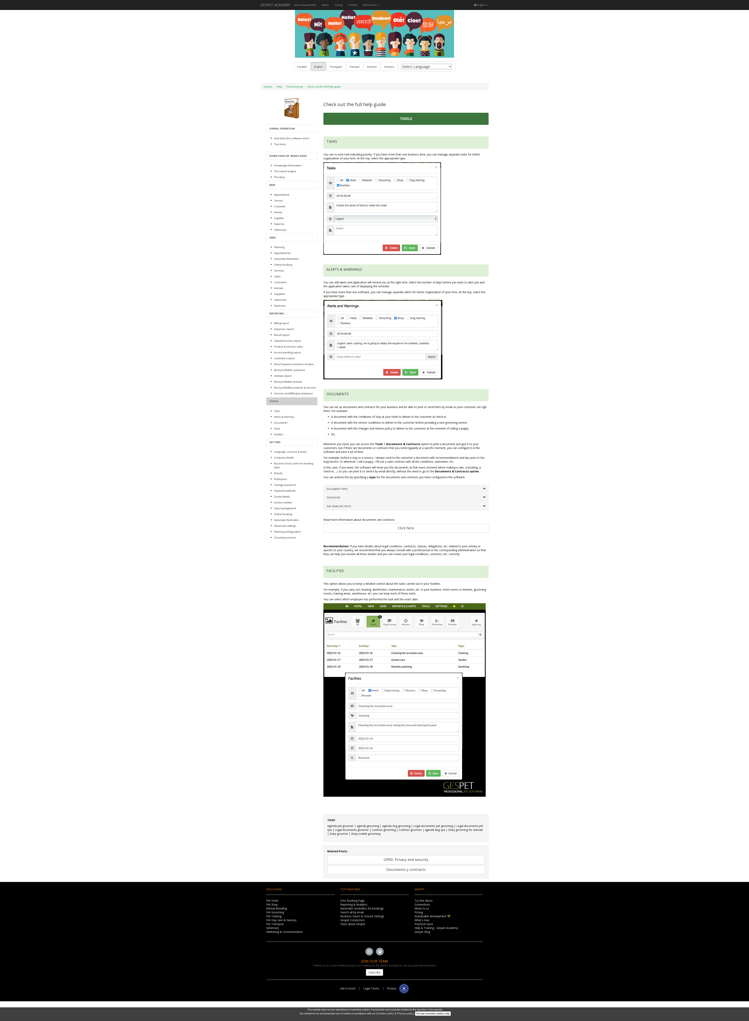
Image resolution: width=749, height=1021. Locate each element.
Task (277, 411)
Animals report (282, 376)
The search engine (285, 171)
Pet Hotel (272, 900)
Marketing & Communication (284, 932)
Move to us (421, 908)
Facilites (278, 434)
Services (279, 270)
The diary (279, 177)
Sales (277, 276)
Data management (285, 508)
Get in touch (348, 988)
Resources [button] (369, 5)
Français (355, 66)
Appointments (282, 253)
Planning (279, 247)
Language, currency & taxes (290, 451)
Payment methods (285, 490)
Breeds (278, 473)
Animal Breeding (276, 908)
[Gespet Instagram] (369, 952)
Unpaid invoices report (287, 340)
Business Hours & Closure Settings (362, 916)
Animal (278, 212)
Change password (285, 485)
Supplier (279, 218)
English (318, 66)
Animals (278, 288)
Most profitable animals (288, 381)
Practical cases (423, 924)
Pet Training (273, 916)
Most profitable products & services (295, 387)
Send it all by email (352, 912)
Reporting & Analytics (353, 904)
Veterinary (280, 230)
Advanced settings (285, 526)
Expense (279, 224)
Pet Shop (272, 904)
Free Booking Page (352, 900)
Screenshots (422, 904)
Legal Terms (371, 988)
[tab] (406, 489)
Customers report (284, 358)
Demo (325, 5)
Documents (281, 422)
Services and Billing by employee (293, 393)
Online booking (283, 264)
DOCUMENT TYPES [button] (337, 489)
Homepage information (288, 165)
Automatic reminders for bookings (362, 908)
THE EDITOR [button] (333, 497)
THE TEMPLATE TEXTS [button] (339, 506)
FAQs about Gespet (352, 924)
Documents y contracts (406, 869)
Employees (280, 479)
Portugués (336, 66)
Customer (280, 206)
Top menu (280, 144)
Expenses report (284, 329)
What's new (421, 920)
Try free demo (423, 900)
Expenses (280, 305)
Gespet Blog (422, 932)
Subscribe (374, 972)
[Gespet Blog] (380, 952)
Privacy (393, 988)
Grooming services (285, 537)
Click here (406, 528)
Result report (281, 335)
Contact (352, 5)
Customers (280, 282)
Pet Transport (275, 924)
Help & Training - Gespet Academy (436, 928)
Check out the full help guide (324, 86)
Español (302, 66)
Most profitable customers (289, 370)
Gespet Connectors (352, 920)
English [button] (481, 5)
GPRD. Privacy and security (406, 859)
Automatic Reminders (286, 259)
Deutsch (372, 66)
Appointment (281, 194)
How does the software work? (291, 138)
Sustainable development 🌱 (432, 916)
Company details (284, 457)
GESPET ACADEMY (275, 5)
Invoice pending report (287, 352)
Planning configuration (287, 531)
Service (278, 200)
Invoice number (283, 502)
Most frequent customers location (294, 364)
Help (279, 86)
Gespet (267, 86)
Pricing (339, 5)
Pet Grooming (295, 86)
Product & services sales (288, 346)
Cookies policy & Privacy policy (395, 1013)
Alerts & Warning (284, 417)
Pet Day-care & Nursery (281, 920)
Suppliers (279, 294)
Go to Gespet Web (305, 5)
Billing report (281, 323)
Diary (277, 428)
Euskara (389, 66)
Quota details (282, 496)
